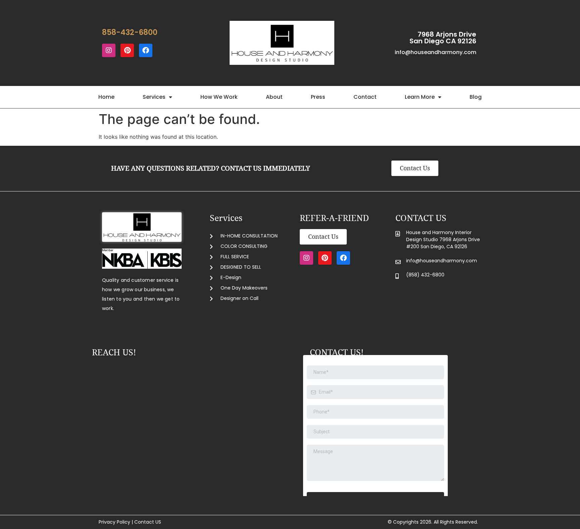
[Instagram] (108, 50)
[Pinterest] (127, 50)
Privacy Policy (114, 522)
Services (154, 97)
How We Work (219, 97)
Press (318, 97)
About (274, 97)
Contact (365, 97)
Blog (476, 97)
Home (106, 97)
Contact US (147, 522)
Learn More (420, 97)
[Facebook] (145, 50)
